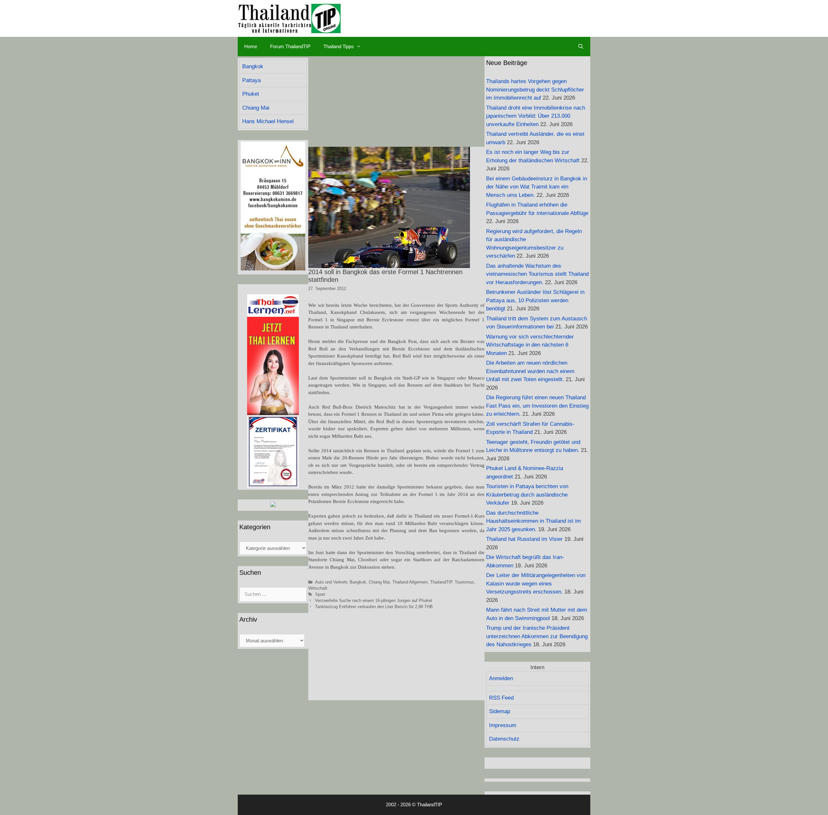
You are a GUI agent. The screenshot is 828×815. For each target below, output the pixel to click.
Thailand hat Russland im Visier (524, 539)
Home (250, 46)
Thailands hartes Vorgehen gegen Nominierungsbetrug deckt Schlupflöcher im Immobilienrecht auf (535, 89)
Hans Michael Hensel (268, 121)
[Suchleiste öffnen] (580, 46)
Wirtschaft (317, 588)
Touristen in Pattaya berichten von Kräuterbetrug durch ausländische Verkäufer (527, 494)
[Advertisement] (396, 101)
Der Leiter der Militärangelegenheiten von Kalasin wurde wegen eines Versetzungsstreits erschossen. (535, 583)
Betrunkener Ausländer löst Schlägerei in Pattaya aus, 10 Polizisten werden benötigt (535, 300)
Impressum (502, 725)
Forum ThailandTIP (290, 46)
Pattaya (251, 80)
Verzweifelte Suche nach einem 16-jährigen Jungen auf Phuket (373, 600)
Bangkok (358, 582)
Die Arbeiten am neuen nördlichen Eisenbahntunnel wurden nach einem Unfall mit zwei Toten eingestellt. (530, 371)
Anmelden (501, 678)
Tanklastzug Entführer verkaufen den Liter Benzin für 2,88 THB (374, 606)
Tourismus (464, 582)
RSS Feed (501, 698)
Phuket (250, 94)
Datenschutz (504, 739)
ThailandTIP (441, 582)
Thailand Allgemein (410, 582)
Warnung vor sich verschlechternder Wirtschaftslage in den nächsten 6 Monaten (530, 345)
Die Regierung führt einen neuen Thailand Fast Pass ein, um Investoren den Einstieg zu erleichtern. (537, 405)
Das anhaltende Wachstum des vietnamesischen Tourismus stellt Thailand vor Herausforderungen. (537, 274)
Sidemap (499, 711)
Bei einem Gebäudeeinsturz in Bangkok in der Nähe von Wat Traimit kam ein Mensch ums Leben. (536, 187)
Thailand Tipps (338, 46)
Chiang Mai (379, 582)
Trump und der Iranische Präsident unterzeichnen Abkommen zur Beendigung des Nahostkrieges (537, 636)
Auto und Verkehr (331, 582)
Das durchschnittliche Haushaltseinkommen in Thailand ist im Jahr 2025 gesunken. (533, 521)
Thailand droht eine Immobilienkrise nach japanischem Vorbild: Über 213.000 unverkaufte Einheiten (535, 116)
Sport (320, 594)
